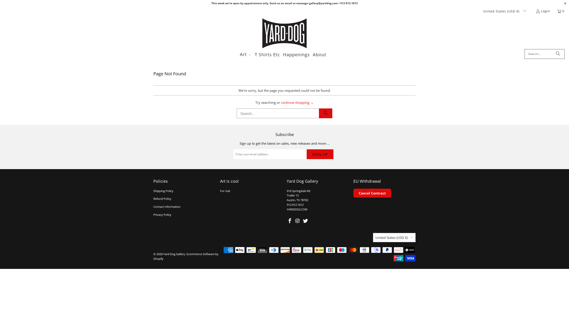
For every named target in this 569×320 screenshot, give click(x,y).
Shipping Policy (163, 191)
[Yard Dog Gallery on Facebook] (290, 221)
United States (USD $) (502, 11)
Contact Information (166, 207)
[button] (246, 55)
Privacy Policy (162, 215)
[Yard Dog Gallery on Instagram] (298, 221)
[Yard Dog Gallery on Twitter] (305, 221)
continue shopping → (297, 102)
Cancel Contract (372, 193)
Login (545, 11)
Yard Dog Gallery (174, 254)
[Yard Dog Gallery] (284, 33)
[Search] (558, 54)
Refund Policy (162, 199)
